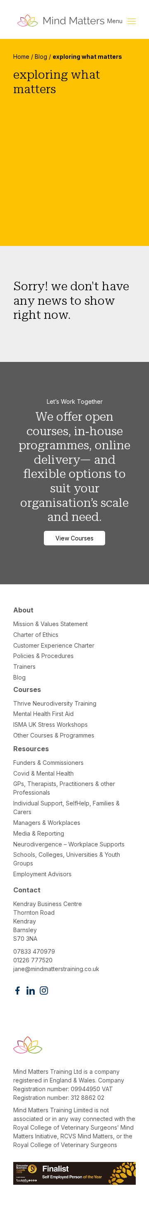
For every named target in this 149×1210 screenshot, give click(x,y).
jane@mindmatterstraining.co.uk (56, 968)
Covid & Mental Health (43, 773)
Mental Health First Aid (43, 713)
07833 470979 (34, 951)
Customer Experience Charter (53, 645)
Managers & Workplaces (46, 822)
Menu (115, 20)
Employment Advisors (42, 873)
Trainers (24, 666)
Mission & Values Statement (50, 623)
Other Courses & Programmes (53, 735)
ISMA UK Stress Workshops (50, 724)
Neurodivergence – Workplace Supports (69, 844)
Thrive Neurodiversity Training (54, 703)
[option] (74, 142)
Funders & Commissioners (48, 762)
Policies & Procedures (43, 655)
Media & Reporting (38, 833)
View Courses (74, 538)
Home (21, 56)
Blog (41, 56)
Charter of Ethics (35, 634)
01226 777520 (33, 960)
